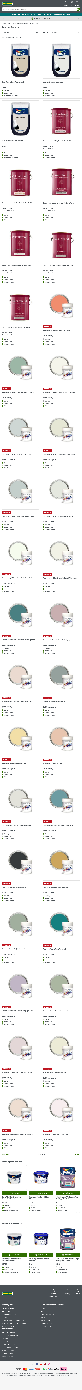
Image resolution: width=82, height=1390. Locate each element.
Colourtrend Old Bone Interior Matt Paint (16, 327)
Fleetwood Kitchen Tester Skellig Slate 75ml (58, 825)
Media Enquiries (8, 1353)
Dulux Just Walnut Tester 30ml (12, 141)
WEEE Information (8, 1350)
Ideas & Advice (7, 1356)
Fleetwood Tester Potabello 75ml (54, 702)
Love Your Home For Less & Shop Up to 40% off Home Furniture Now (41, 14)
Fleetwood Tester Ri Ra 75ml (52, 763)
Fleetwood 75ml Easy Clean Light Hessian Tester (59, 454)
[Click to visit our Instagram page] (49, 1364)
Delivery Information (9, 1308)
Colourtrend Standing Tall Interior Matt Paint (58, 141)
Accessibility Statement (10, 1347)
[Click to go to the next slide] (78, 1214)
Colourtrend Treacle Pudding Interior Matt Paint (18, 203)
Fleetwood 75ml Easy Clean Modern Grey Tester (18, 516)
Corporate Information (10, 1335)
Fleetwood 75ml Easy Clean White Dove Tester (17, 578)
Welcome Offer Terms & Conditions (14, 1323)
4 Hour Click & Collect (9, 1314)
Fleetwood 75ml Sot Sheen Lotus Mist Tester (17, 1073)
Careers (5, 1338)
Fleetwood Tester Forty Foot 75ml (54, 949)
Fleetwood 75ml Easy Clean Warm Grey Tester (17, 454)
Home (4, 24)
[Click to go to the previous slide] (4, 1214)
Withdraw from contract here (12, 1326)
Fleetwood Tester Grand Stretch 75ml (55, 1011)
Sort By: (46, 32)
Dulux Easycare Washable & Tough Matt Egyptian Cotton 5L (67, 1198)
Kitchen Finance (46, 1317)
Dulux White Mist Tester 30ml (53, 82)
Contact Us (45, 1308)
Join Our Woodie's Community (13, 1320)
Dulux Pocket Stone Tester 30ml (13, 82)
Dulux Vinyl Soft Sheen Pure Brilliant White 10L (11, 1198)
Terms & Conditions (9, 1332)
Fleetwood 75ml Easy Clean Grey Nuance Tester (18, 392)
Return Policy (7, 1311)
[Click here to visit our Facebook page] (37, 1364)
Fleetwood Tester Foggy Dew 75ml (13, 949)
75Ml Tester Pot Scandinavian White (55, 1073)
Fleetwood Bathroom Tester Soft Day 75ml (57, 640)
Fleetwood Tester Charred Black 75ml (14, 887)
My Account (6, 1317)
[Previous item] (3, 18)
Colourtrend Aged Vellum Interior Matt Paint (58, 265)
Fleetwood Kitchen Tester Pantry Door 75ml (17, 702)
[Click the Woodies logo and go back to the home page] (7, 3)
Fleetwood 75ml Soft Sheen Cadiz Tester (56, 330)
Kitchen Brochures (47, 1320)
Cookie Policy (6, 1341)
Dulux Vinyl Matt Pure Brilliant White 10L (39, 1198)
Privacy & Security (8, 1344)
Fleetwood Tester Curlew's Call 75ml (55, 887)
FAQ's (43, 1311)
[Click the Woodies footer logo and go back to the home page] (7, 1293)
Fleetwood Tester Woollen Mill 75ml (14, 763)
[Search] (78, 9)
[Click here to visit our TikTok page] (33, 1364)
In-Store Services (47, 1326)
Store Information (47, 1314)
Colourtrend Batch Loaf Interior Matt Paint (16, 265)
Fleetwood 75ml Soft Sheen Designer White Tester (60, 578)
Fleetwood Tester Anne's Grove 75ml (55, 1134)
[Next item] (78, 18)
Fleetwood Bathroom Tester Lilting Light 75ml (17, 1011)
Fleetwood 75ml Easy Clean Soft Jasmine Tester (59, 392)
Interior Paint (24, 24)
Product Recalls (46, 1323)
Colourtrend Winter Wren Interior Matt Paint (58, 203)
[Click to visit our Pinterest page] (45, 1364)
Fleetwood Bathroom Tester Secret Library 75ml (18, 640)
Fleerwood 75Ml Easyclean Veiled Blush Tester (17, 1134)
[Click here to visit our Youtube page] (41, 1364)
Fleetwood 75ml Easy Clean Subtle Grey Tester (58, 516)
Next (77, 1154)
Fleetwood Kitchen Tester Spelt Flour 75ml (16, 825)
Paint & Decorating (13, 24)
